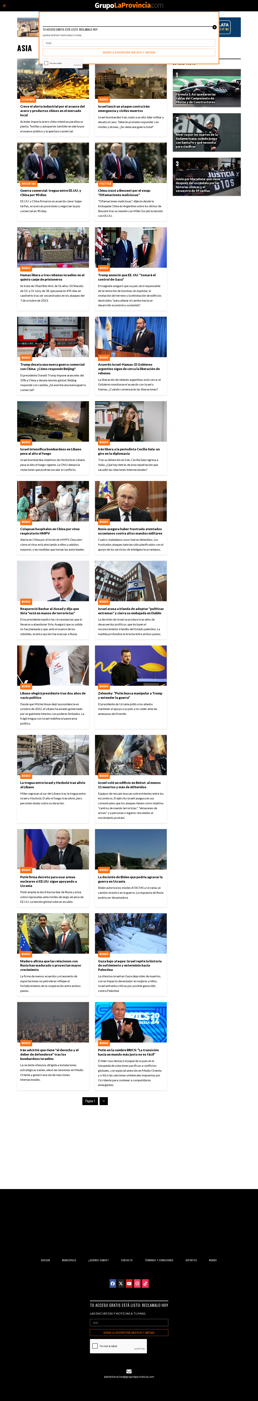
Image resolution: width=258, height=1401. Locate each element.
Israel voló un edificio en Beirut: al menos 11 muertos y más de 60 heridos (129, 785)
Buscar (45, 1260)
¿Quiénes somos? (98, 1260)
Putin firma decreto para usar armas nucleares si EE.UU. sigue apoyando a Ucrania (48, 881)
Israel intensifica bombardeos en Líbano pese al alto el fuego (50, 451)
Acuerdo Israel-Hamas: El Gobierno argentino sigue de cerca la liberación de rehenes (129, 368)
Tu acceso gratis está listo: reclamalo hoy (129, 1305)
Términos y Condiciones (159, 1260)
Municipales (69, 1260)
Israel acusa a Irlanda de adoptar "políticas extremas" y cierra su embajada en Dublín (131, 611)
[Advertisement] (92, 1144)
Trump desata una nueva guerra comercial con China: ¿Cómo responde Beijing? (52, 366)
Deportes (191, 1260)
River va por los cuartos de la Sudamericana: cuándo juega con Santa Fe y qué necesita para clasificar (197, 140)
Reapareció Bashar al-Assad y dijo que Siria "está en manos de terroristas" (49, 611)
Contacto (127, 1260)
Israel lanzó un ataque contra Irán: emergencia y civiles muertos (124, 108)
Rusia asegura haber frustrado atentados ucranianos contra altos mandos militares (130, 531)
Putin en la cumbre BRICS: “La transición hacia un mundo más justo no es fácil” (128, 1052)
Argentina (29, 183)
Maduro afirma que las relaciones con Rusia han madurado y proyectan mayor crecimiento (50, 965)
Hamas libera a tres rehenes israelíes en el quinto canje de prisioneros (52, 277)
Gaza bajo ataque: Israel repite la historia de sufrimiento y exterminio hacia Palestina (130, 965)
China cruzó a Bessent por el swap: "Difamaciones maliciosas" (124, 193)
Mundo (104, 99)
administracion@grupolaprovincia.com (129, 1376)
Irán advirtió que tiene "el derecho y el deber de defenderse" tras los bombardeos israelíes (49, 1054)
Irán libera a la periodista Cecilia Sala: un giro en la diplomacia (129, 451)
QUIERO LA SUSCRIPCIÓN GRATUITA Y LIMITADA (129, 1332)
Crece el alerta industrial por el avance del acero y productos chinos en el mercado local (52, 110)
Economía (28, 99)
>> (104, 1101)
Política (105, 183)
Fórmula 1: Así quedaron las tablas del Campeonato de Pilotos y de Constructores (196, 98)
